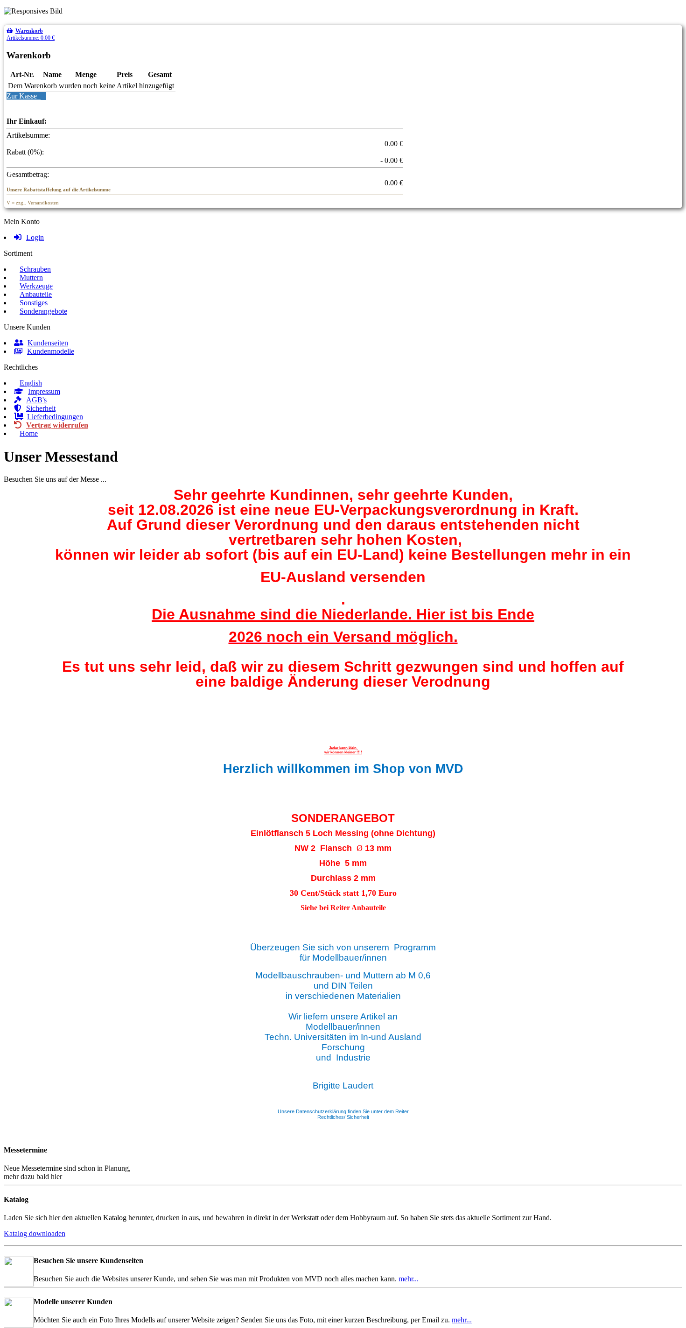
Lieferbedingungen (55, 417)
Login (35, 237)
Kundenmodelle (50, 351)
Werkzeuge (36, 286)
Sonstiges (34, 303)
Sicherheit (41, 408)
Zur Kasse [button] (24, 96)
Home (29, 433)
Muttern (31, 277)
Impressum (44, 391)
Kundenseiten (48, 343)
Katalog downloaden (34, 1233)
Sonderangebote (43, 311)
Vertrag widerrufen (57, 425)
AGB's (36, 400)
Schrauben (35, 269)
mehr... (409, 1279)
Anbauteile (36, 294)
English (31, 383)
